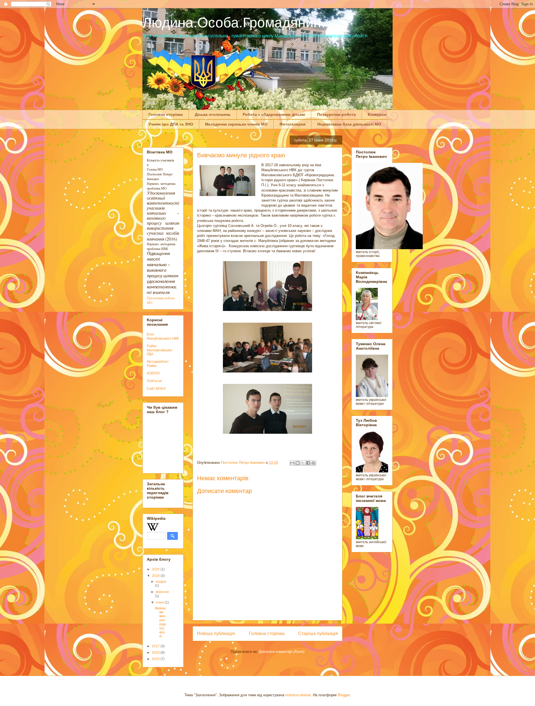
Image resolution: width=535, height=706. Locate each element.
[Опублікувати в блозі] (297, 463)
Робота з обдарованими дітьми (274, 114)
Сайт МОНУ (156, 389)
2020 (156, 569)
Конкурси (377, 114)
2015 (156, 659)
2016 (156, 652)
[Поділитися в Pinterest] (313, 463)
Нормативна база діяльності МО (349, 124)
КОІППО (153, 373)
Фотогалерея (292, 124)
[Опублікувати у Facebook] (308, 463)
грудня (161, 582)
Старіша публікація (318, 633)
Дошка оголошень (213, 114)
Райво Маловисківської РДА (159, 350)
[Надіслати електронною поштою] (292, 463)
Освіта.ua (154, 381)
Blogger (344, 695)
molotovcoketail (298, 695)
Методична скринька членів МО (236, 124)
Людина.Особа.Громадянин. (233, 22)
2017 (156, 646)
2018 (156, 576)
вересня (162, 592)
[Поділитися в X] (303, 463)
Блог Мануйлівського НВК (163, 336)
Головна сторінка (166, 114)
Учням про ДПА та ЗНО (171, 124)
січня (160, 602)
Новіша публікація (216, 633)
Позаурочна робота (336, 114)
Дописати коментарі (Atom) (281, 651)
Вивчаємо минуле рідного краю (160, 622)
